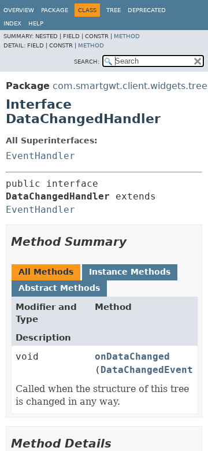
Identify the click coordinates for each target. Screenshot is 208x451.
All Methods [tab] (45, 271)
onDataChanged (132, 356)
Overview (18, 10)
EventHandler (40, 155)
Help (35, 23)
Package (54, 10)
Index (12, 23)
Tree (113, 10)
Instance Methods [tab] (129, 271)
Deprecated (147, 10)
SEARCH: (86, 61)
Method (127, 36)
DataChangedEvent (147, 369)
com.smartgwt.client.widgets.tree (130, 85)
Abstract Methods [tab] (59, 288)
